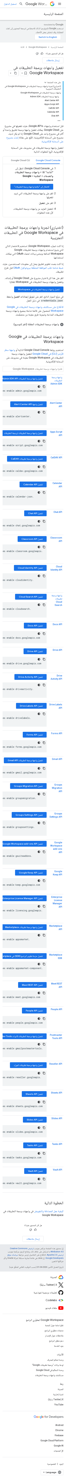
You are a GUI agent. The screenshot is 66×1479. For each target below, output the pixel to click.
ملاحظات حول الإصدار (54, 1335)
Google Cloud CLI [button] (20, 160)
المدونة (60, 1389)
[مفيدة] (42, 53)
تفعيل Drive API (35, 651)
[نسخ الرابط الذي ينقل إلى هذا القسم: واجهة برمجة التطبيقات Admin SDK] (59, 387)
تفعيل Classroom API (32, 539)
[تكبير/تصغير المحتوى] (45, 82)
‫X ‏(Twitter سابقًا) (55, 1399)
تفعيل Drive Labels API (31, 705)
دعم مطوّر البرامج (56, 1340)
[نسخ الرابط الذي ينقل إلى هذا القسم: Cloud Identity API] (59, 573)
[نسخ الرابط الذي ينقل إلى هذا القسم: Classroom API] (55, 541)
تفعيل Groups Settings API (29, 814)
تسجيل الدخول (10, 4)
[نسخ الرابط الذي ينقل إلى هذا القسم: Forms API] (59, 737)
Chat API (58, 512)
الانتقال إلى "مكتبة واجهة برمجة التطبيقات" (31, 186)
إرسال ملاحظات (52, 60)
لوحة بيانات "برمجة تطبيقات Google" (47, 1365)
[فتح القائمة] (59, 4)
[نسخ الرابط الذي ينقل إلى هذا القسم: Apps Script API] (55, 435)
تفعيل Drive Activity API (30, 676)
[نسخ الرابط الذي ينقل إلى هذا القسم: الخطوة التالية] (41, 1203)
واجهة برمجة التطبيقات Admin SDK (56, 380)
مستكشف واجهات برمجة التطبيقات (49, 1375)
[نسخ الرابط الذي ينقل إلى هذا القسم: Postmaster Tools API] (59, 1042)
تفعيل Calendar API (33, 484)
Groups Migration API (57, 788)
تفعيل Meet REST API (32, 984)
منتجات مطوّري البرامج (54, 1330)
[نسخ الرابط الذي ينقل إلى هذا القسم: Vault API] (59, 1173)
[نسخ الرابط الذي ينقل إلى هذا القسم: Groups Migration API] (55, 791)
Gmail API (57, 759)
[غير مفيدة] (37, 53)
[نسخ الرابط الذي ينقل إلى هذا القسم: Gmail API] (59, 763)
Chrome (59, 1430)
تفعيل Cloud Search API (31, 596)
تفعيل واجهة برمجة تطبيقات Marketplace (24, 927)
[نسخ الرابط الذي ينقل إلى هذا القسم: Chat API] (59, 515)
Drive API (57, 650)
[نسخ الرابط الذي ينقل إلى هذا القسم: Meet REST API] (55, 987)
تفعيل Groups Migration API (28, 786)
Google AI (58, 1445)
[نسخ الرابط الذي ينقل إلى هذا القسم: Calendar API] (55, 487)
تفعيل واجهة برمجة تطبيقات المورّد (28, 1065)
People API (56, 1009)
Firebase (59, 1435)
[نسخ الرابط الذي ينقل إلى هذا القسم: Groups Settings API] (59, 820)
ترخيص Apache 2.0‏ (55, 1255)
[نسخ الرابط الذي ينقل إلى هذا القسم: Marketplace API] (55, 929)
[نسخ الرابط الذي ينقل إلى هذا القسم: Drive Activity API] (59, 682)
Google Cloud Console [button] (48, 160)
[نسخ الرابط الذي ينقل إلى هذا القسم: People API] (59, 1013)
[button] (33, 324)
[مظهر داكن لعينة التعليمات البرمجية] (38, 386)
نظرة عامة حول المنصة (54, 1325)
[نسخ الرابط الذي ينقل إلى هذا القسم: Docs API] (59, 628)
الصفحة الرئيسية (53, 14)
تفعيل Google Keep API (31, 872)
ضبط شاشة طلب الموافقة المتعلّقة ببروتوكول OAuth (38, 267)
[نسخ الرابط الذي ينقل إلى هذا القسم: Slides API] (59, 1122)
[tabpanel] (33, 191)
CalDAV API (56, 457)
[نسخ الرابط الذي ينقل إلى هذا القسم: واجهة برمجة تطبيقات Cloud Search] (59, 609)
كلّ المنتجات (58, 1450)
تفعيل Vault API (35, 1171)
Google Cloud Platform (52, 1440)
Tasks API (57, 1144)
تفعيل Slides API (35, 1119)
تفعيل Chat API (35, 513)
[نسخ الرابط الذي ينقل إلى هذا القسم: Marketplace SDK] (54, 958)
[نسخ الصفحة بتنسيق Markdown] (15, 73)
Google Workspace (38, 47)
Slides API (56, 1118)
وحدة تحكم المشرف (55, 1360)
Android (59, 1425)
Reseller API (55, 1064)
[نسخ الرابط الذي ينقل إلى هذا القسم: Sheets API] (59, 1096)
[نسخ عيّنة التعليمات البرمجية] (44, 386)
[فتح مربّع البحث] (21, 4)
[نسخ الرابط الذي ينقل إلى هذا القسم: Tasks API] (59, 1148)
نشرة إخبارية (58, 1394)
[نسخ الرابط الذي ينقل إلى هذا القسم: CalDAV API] (59, 461)
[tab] (48, 160)
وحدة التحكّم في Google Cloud (49, 1370)
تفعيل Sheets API (34, 1094)
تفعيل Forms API (35, 734)
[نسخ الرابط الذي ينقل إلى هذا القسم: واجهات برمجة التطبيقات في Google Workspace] (40, 342)
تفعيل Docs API (35, 625)
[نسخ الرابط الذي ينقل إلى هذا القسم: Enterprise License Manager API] (55, 907)
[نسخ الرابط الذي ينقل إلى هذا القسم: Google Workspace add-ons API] (55, 852)
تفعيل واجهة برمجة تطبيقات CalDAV (27, 458)
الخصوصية (51, 1464)
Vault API (57, 1169)
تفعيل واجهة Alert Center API (28, 404)
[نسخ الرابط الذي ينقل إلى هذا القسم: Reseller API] (59, 1067)
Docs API (57, 624)
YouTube (58, 1404)
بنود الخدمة (58, 1346)
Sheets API (56, 1092)
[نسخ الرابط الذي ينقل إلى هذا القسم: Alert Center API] (55, 406)
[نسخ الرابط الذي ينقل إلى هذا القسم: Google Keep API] (59, 878)
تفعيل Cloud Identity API (30, 567)
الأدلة (22, 47)
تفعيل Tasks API (35, 1145)
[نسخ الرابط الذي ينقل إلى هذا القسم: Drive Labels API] (55, 708)
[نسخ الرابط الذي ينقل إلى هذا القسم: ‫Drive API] (59, 653)
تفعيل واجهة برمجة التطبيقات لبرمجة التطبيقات (23, 433)
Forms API (56, 733)
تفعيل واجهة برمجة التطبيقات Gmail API (25, 760)
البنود (61, 1464)
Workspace (43, 4)
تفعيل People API (34, 1010)
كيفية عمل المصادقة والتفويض (48, 1211)
